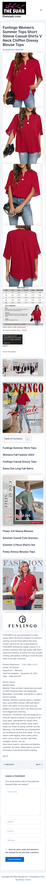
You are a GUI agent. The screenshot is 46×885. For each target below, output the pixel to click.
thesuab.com (11, 16)
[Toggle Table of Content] (26, 439)
